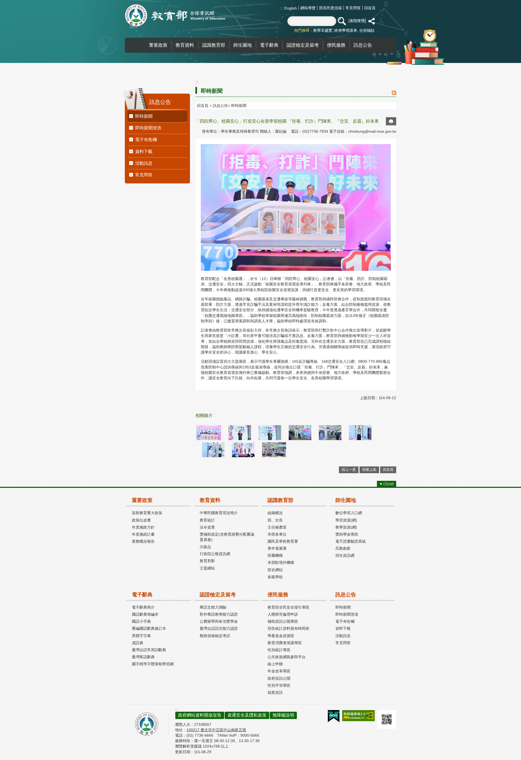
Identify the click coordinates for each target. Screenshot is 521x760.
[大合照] (274, 449)
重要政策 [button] (158, 45)
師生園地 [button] (242, 45)
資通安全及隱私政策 (246, 715)
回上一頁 (349, 470)
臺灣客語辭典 (143, 657)
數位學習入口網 (348, 513)
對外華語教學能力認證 (219, 614)
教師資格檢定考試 (215, 636)
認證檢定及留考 (218, 594)
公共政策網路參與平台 (287, 657)
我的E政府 (333, 716)
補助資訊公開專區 (283, 621)
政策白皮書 (141, 520)
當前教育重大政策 (147, 513)
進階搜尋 (357, 20)
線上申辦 (275, 664)
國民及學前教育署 (283, 541)
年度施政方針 (143, 527)
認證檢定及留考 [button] (303, 45)
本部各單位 (277, 534)
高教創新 (343, 548)
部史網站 (275, 570)
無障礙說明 (283, 715)
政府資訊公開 (279, 678)
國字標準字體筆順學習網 (153, 664)
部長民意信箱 (330, 8)
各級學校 (275, 577)
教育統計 (207, 520)
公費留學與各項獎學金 (219, 621)
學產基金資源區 (281, 636)
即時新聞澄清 (148, 128)
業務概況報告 (143, 541)
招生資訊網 (344, 555)
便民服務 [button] (336, 45)
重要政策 (142, 500)
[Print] (391, 121)
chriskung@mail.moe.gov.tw (372, 131)
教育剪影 (207, 561)
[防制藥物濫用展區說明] (360, 432)
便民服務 (278, 594)
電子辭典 (142, 594)
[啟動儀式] (208, 432)
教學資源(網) (346, 527)
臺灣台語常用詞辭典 (149, 650)
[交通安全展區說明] (300, 432)
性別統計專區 (279, 650)
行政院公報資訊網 (215, 554)
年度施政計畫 (143, 534)
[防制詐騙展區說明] (330, 432)
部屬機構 (275, 555)
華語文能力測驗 (213, 607)
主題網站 (207, 568)
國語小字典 (141, 621)
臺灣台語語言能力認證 (219, 628)
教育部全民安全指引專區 (288, 607)
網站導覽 (308, 8)
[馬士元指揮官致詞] (270, 432)
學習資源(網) (346, 520)
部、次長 (275, 520)
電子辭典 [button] (269, 45)
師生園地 (345, 500)
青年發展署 (277, 548)
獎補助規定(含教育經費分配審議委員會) (227, 537)
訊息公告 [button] (363, 45)
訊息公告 (220, 105)
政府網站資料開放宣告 (199, 715)
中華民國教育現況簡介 (219, 513)
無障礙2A (358, 715)
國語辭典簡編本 (145, 614)
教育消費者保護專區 (285, 643)
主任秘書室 (277, 527)
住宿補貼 (366, 30)
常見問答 (353, 8)
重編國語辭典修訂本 (149, 628)
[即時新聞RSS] (394, 93)
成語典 (137, 643)
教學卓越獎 (322, 30)
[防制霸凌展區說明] (213, 449)
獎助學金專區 (346, 534)
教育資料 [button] (185, 45)
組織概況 (275, 513)
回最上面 (369, 470)
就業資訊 (275, 692)
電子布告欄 (146, 139)
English (290, 8)
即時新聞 (144, 116)
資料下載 (144, 151)
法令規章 (207, 527)
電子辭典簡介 (143, 607)
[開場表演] (243, 449)
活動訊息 (144, 163)
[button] (341, 21)
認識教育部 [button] (213, 45)
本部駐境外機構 (281, 562)
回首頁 (370, 8)
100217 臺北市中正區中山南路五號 (216, 730)
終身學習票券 (345, 30)
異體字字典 (141, 636)
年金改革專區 (279, 671)
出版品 (205, 547)
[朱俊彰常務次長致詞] (239, 432)
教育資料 (210, 500)
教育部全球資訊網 (175, 15)
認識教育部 (280, 500)
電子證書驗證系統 (350, 541)
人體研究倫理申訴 (283, 614)
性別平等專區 (279, 685)
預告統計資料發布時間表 (288, 628)
